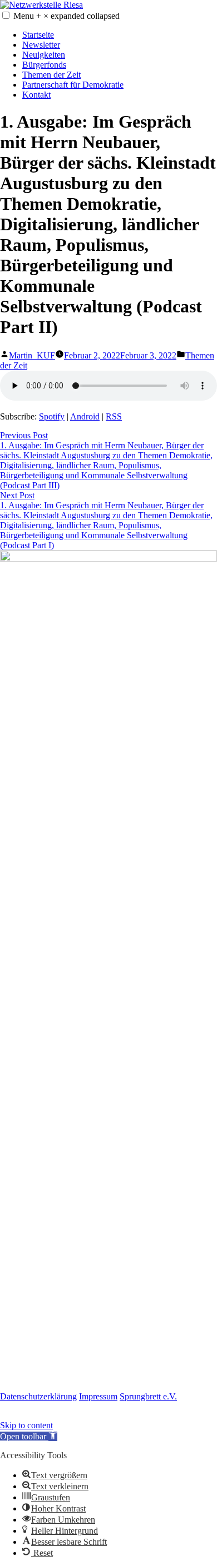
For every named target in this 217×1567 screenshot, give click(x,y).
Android (85, 416)
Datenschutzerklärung (38, 1396)
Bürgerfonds (44, 64)
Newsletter (41, 44)
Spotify (52, 416)
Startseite (38, 34)
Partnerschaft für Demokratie (73, 84)
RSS (114, 416)
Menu (66, 16)
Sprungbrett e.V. (148, 1396)
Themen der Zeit (51, 74)
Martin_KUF (32, 355)
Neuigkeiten (43, 54)
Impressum (98, 1396)
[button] (5, 15)
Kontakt (36, 94)
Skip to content (26, 1425)
